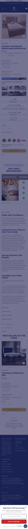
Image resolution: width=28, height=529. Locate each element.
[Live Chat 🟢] (25, 526)
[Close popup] (25, 507)
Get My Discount (14, 521)
